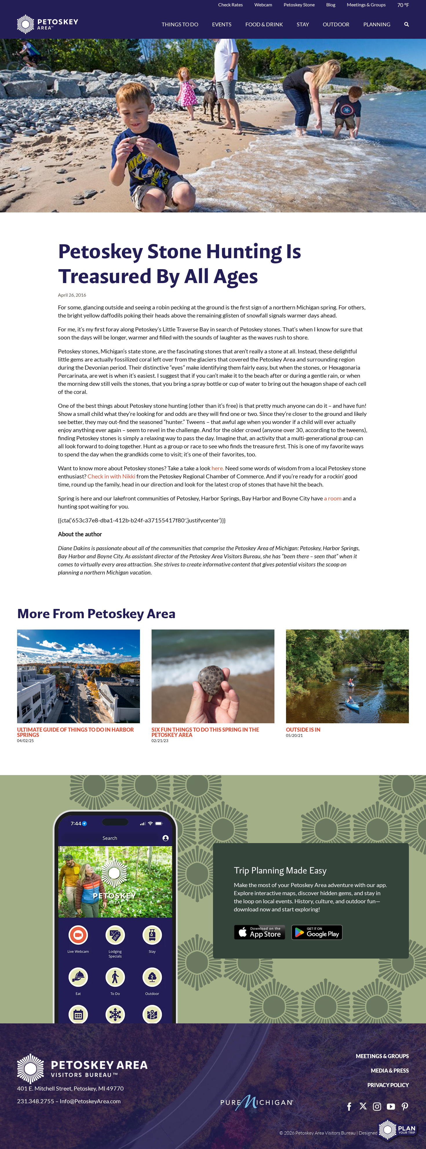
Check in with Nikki (111, 476)
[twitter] (363, 1106)
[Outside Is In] (347, 632)
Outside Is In (303, 729)
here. (218, 468)
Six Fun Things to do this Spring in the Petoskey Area (205, 732)
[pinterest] (405, 1107)
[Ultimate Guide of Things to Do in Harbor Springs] (78, 632)
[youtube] (391, 1107)
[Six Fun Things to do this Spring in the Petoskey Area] (213, 632)
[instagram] (377, 1107)
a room (332, 498)
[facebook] (349, 1107)
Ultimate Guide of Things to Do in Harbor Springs (75, 732)
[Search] (403, 24)
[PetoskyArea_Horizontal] (47, 17)
